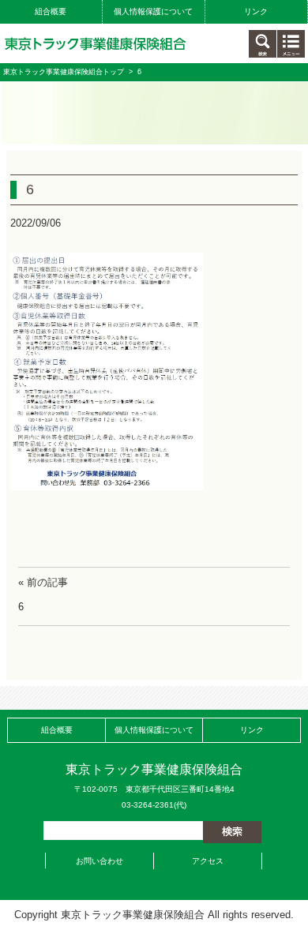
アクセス (207, 861)
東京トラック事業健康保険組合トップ (63, 72)
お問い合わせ (99, 861)
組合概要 (50, 11)
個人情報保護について (153, 11)
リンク (256, 11)
